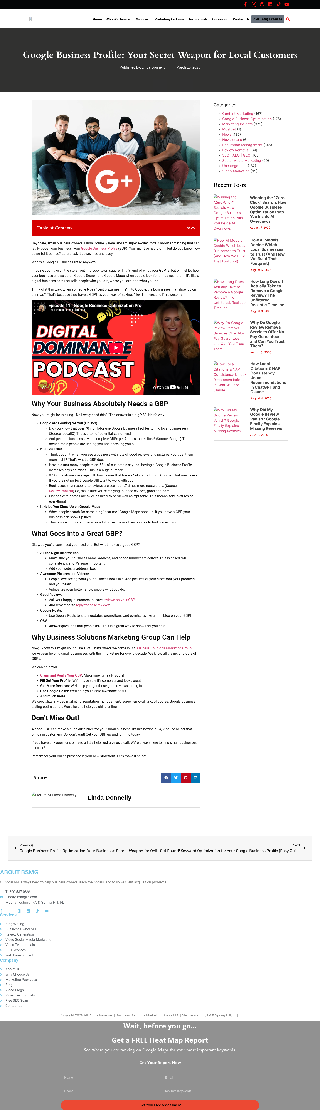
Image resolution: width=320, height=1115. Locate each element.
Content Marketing (237, 113)
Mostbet (229, 129)
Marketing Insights (237, 124)
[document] (160, 1065)
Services (142, 19)
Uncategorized (234, 166)
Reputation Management (242, 145)
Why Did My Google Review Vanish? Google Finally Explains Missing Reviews (266, 419)
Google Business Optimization (247, 119)
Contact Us (241, 19)
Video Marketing (235, 171)
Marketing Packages (169, 19)
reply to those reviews (92, 605)
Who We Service (118, 19)
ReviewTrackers (61, 491)
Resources (219, 19)
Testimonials (198, 19)
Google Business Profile (99, 248)
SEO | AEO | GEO (236, 155)
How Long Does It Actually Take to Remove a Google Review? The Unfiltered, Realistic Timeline (267, 293)
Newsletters (232, 139)
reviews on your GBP (118, 600)
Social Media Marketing (241, 160)
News (226, 134)
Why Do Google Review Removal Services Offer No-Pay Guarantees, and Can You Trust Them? (268, 334)
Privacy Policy (250, 1015)
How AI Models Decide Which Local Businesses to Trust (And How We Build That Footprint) (267, 252)
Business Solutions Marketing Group (164, 648)
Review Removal (235, 150)
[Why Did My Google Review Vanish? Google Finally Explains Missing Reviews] (230, 422)
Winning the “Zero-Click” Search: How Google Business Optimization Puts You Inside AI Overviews (268, 210)
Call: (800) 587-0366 (267, 19)
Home (97, 19)
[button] (119, 19)
